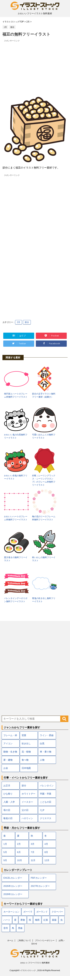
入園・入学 (9, 802)
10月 (19, 860)
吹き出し (26, 743)
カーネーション (11, 911)
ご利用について (24, 940)
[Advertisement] (35, 66)
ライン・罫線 (47, 735)
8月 (46, 852)
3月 (32, 844)
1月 (5, 844)
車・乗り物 (45, 751)
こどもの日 (45, 802)
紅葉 (45, 919)
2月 (18, 322)
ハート (6, 919)
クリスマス (45, 818)
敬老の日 (8, 818)
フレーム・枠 (10, 735)
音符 (5, 928)
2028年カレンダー (12, 894)
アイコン (8, 743)
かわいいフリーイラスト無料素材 (35, 963)
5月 (5, 852)
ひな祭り (8, 793)
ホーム (10, 940)
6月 (19, 852)
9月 (5, 860)
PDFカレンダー (39, 878)
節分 (27, 322)
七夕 (42, 810)
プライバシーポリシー (45, 940)
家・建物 (8, 760)
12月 (46, 860)
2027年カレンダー (40, 886)
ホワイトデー (28, 793)
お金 (5, 768)
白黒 (42, 743)
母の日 (6, 810)
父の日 (25, 810)
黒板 (20, 928)
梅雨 (37, 919)
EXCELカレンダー (12, 878)
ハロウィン (27, 818)
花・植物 (26, 751)
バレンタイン (47, 785)
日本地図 (26, 768)
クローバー (57, 911)
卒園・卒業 (45, 793)
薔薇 (54, 919)
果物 (22, 919)
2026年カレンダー (12, 886)
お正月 (6, 785)
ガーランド (42, 911)
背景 (24, 735)
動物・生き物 (10, 751)
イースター (27, 802)
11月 (33, 860)
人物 (42, 760)
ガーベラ (27, 911)
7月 (32, 852)
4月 (46, 844)
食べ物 (25, 760)
